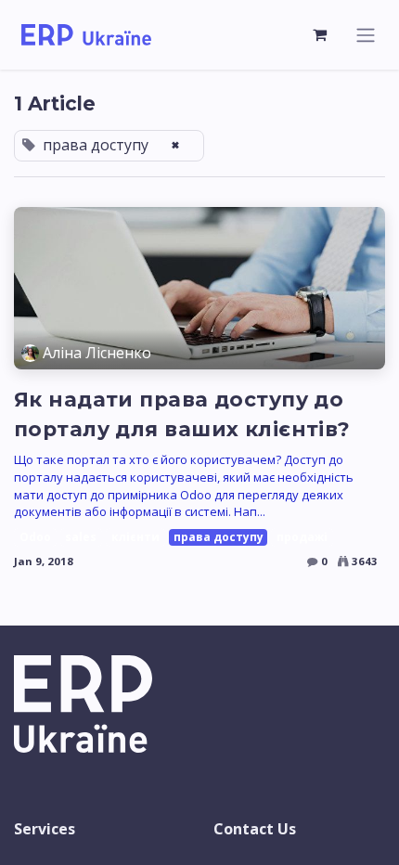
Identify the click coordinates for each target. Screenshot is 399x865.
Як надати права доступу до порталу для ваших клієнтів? (182, 414)
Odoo (35, 537)
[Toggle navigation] (365, 35)
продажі (302, 537)
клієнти (135, 537)
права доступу (219, 537)
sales (81, 537)
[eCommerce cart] (320, 34)
